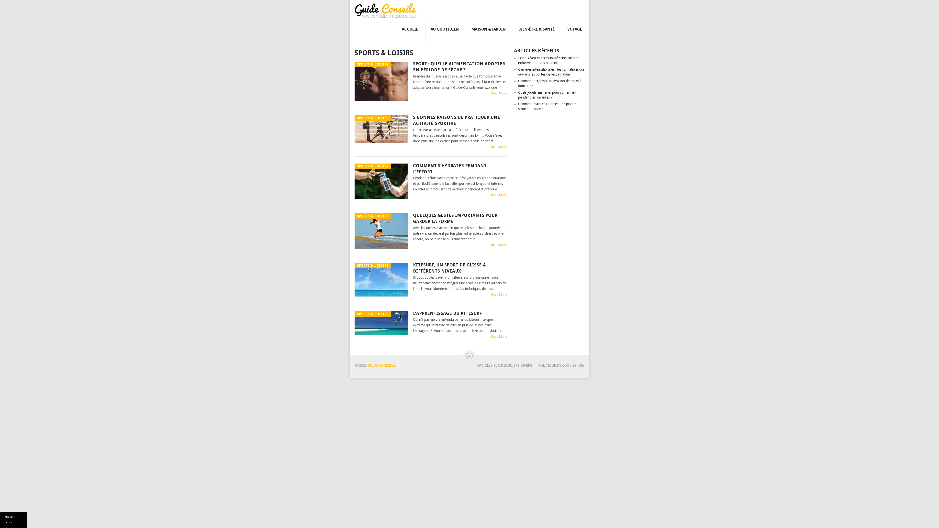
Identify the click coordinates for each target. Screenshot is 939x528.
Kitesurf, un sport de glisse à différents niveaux (449, 268)
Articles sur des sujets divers (504, 365)
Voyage (574, 29)
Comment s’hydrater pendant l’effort (450, 168)
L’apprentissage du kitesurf (447, 313)
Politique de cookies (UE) (561, 365)
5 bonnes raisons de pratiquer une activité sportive (456, 120)
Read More (499, 93)
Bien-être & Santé (536, 29)
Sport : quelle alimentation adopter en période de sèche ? (459, 66)
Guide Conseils (381, 365)
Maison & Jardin (488, 29)
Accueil (410, 29)
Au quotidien (445, 29)
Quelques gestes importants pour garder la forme (455, 218)
